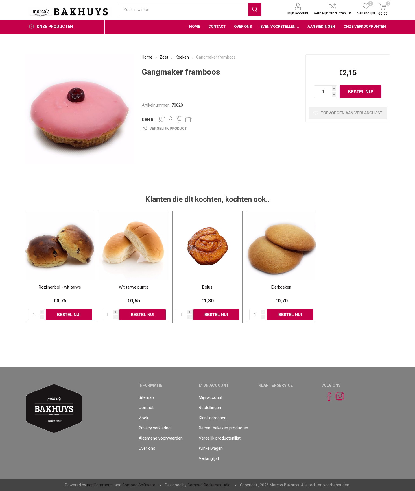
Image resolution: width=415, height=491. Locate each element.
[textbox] (183, 9)
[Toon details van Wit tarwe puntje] (133, 245)
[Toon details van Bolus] (207, 245)
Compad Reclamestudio (208, 485)
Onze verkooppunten (365, 26)
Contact (146, 407)
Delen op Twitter (162, 119)
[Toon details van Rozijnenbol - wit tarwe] (60, 245)
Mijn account (297, 13)
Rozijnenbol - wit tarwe (60, 287)
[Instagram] (337, 396)
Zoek (143, 417)
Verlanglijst (209, 458)
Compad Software (138, 485)
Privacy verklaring (155, 428)
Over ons (147, 448)
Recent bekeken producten (223, 428)
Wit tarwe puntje (134, 287)
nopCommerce (100, 485)
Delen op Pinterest (180, 119)
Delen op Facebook (171, 119)
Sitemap (146, 397)
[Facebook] (326, 396)
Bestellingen (210, 407)
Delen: (148, 119)
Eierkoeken (281, 287)
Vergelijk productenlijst (332, 13)
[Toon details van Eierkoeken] (281, 245)
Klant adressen (212, 417)
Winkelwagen (211, 448)
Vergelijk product (168, 129)
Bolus (207, 287)
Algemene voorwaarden (161, 438)
